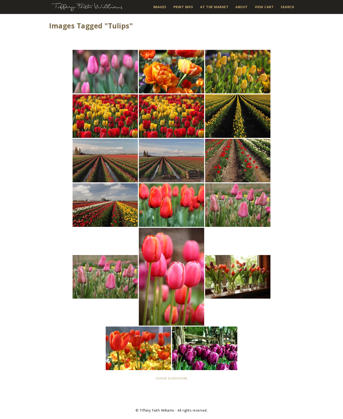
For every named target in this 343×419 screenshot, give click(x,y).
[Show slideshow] (171, 378)
